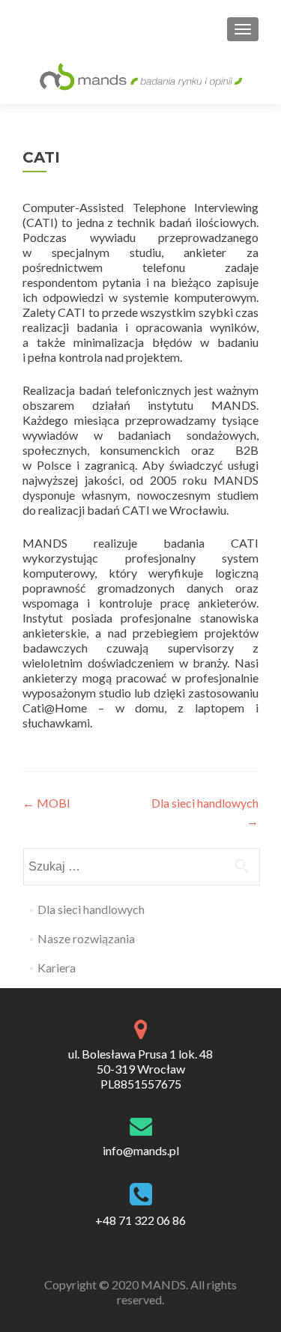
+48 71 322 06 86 (140, 1220)
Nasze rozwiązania (86, 938)
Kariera (56, 967)
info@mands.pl (141, 1150)
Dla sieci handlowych (91, 909)
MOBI (46, 803)
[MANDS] (140, 75)
